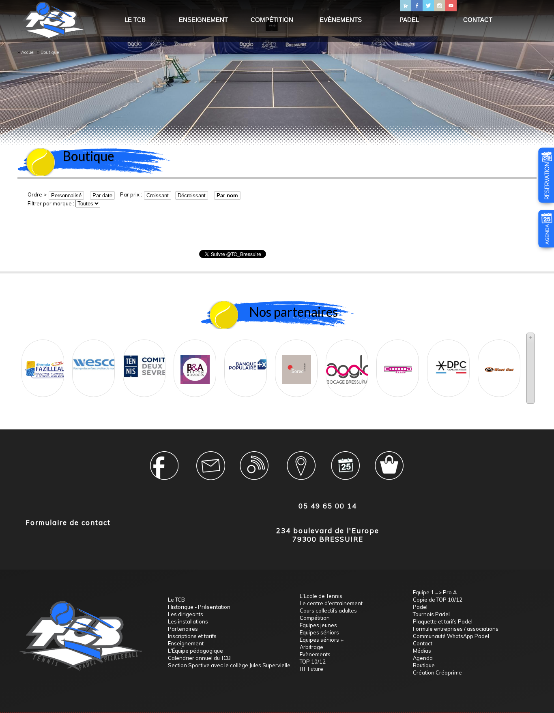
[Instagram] (439, 5)
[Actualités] (255, 470)
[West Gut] (499, 361)
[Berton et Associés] (195, 361)
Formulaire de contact (68, 522)
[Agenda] (546, 241)
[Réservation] (546, 197)
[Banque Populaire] (248, 356)
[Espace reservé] (166, 470)
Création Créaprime (437, 672)
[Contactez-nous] (405, 5)
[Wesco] (96, 355)
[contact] (211, 470)
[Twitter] (428, 5)
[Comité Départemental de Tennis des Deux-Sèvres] (147, 358)
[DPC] (451, 359)
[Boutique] (390, 470)
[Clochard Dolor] (397, 361)
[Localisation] (300, 470)
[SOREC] (296, 361)
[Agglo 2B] (350, 361)
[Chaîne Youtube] (451, 5)
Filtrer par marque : (51, 203)
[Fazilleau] (45, 361)
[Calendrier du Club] (345, 470)
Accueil (28, 52)
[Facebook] (417, 5)
